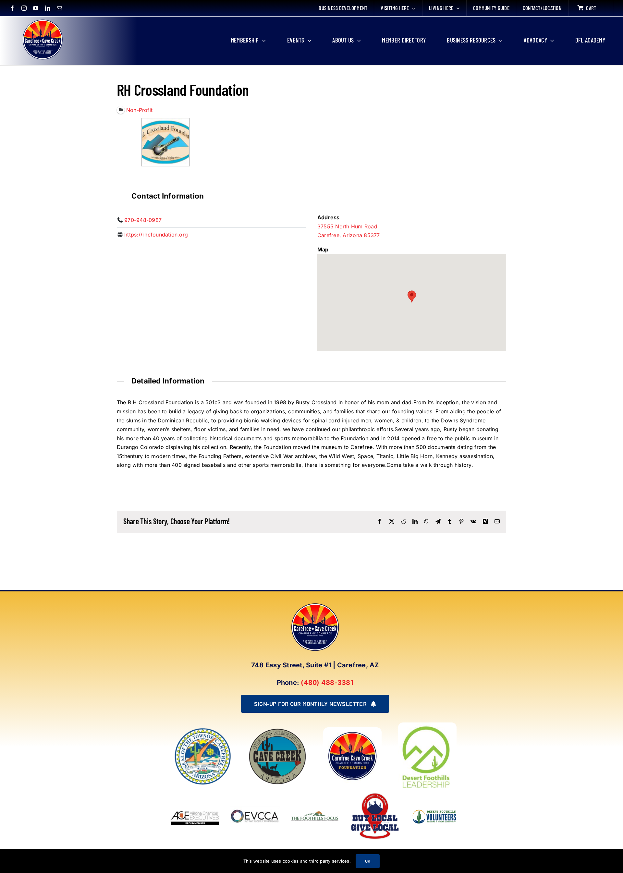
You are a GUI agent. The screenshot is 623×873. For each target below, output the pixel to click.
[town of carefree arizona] (203, 730)
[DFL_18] (427, 725)
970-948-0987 (143, 220)
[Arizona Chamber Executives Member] (195, 793)
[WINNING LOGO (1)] (435, 806)
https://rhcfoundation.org (156, 234)
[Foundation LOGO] (352, 730)
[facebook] (12, 8)
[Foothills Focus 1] (315, 812)
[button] (412, 296)
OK (367, 861)
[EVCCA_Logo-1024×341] (255, 793)
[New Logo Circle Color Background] (42, 20)
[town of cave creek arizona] (277, 730)
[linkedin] (47, 8)
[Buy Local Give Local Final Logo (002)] (375, 793)
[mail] (59, 8)
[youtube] (35, 8)
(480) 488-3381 (327, 682)
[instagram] (24, 8)
